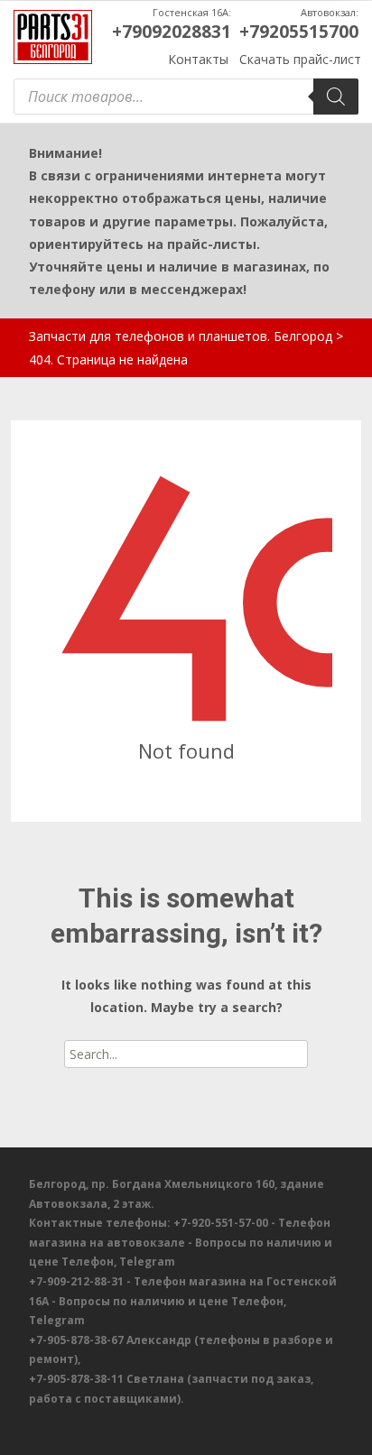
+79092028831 (171, 31)
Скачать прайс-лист (300, 59)
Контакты (198, 59)
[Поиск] (335, 96)
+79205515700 (298, 31)
